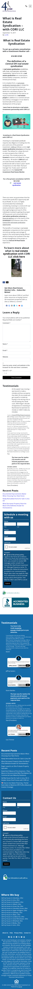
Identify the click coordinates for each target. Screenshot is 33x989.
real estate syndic (15, 252)
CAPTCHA (7, 543)
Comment (6, 323)
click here (19, 256)
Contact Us (27, 933)
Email (5, 350)
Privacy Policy (18, 933)
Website (5, 357)
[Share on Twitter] (7, 282)
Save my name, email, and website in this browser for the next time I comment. (16, 366)
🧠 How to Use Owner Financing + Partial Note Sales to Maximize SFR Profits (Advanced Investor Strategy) (16, 785)
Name (5, 344)
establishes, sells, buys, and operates (15, 71)
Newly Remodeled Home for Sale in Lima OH (16, 759)
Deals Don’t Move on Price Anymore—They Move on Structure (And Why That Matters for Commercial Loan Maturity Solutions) (16, 773)
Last (18, 527)
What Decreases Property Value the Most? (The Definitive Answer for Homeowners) (14, 506)
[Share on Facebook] (4, 282)
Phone (6, 530)
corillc (7, 35)
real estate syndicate (18, 141)
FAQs (11, 933)
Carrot (20, 987)
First (5, 527)
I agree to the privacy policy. (15, 555)
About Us (5, 933)
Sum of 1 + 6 (7, 370)
